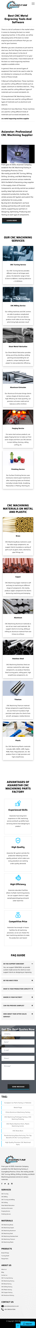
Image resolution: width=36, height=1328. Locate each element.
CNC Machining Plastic (7, 1242)
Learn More (12, 220)
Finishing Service (18, 469)
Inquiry (28, 1324)
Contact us (4, 1275)
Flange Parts (4, 1259)
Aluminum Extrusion (18, 387)
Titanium (18, 699)
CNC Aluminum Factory (7, 1295)
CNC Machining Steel (7, 1233)
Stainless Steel (18, 658)
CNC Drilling (4, 1202)
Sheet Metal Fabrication (18, 346)
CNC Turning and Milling (8, 1200)
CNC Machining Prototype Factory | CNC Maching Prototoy (17, 1118)
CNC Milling (4, 1197)
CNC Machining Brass (7, 1225)
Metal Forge (18, 1107)
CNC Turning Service (18, 264)
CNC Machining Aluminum (8, 1231)
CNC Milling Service (18, 305)
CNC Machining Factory (7, 1281)
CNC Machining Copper (7, 1228)
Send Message (18, 1087)
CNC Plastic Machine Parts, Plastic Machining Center (17, 1125)
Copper (18, 577)
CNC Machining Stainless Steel (9, 1236)
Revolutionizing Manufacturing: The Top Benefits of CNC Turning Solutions (17, 1136)
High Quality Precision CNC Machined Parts (18, 1143)
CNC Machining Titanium (8, 1239)
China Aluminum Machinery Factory (18, 1112)
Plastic (18, 740)
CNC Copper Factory (6, 1292)
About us (3, 1269)
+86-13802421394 (9, 1309)
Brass (18, 536)
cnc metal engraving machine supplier (15, 118)
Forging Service (18, 428)
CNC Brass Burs (18, 1131)
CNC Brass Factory (6, 1284)
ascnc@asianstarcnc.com (11, 1306)
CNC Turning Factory (7, 1278)
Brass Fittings (5, 1253)
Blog (2, 1272)
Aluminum (18, 617)
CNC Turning (4, 1194)
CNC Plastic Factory (6, 1290)
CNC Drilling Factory (6, 1287)
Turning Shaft (5, 1256)
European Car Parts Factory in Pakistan (17, 1103)
